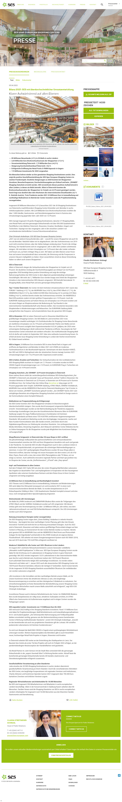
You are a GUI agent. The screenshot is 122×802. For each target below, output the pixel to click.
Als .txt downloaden (98, 110)
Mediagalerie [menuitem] (40, 72)
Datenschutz (41, 786)
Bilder (90, 124)
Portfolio (44, 4)
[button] (105, 60)
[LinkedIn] (119, 776)
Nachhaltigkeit (58, 4)
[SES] (8, 4)
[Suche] (102, 4)
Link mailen (73, 700)
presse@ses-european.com (17, 736)
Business (31, 4)
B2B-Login (72, 776)
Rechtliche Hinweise (94, 779)
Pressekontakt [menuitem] (58, 72)
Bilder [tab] (18, 80)
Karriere (71, 4)
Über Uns (20, 4)
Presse (82, 4)
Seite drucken (17, 700)
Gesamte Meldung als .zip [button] (100, 94)
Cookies (72, 786)
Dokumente (93, 187)
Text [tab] (11, 80)
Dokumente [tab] (26, 80)
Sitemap (39, 776)
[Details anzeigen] (98, 197)
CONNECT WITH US (76, 729)
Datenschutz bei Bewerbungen (48, 789)
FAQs (70, 779)
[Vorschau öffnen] (43, 119)
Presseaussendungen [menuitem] (19, 72)
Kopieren (98, 116)
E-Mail (85, 283)
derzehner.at (53, 383)
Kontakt (93, 4)
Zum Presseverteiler (61, 755)
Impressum (90, 776)
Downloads (73, 782)
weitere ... (86, 180)
